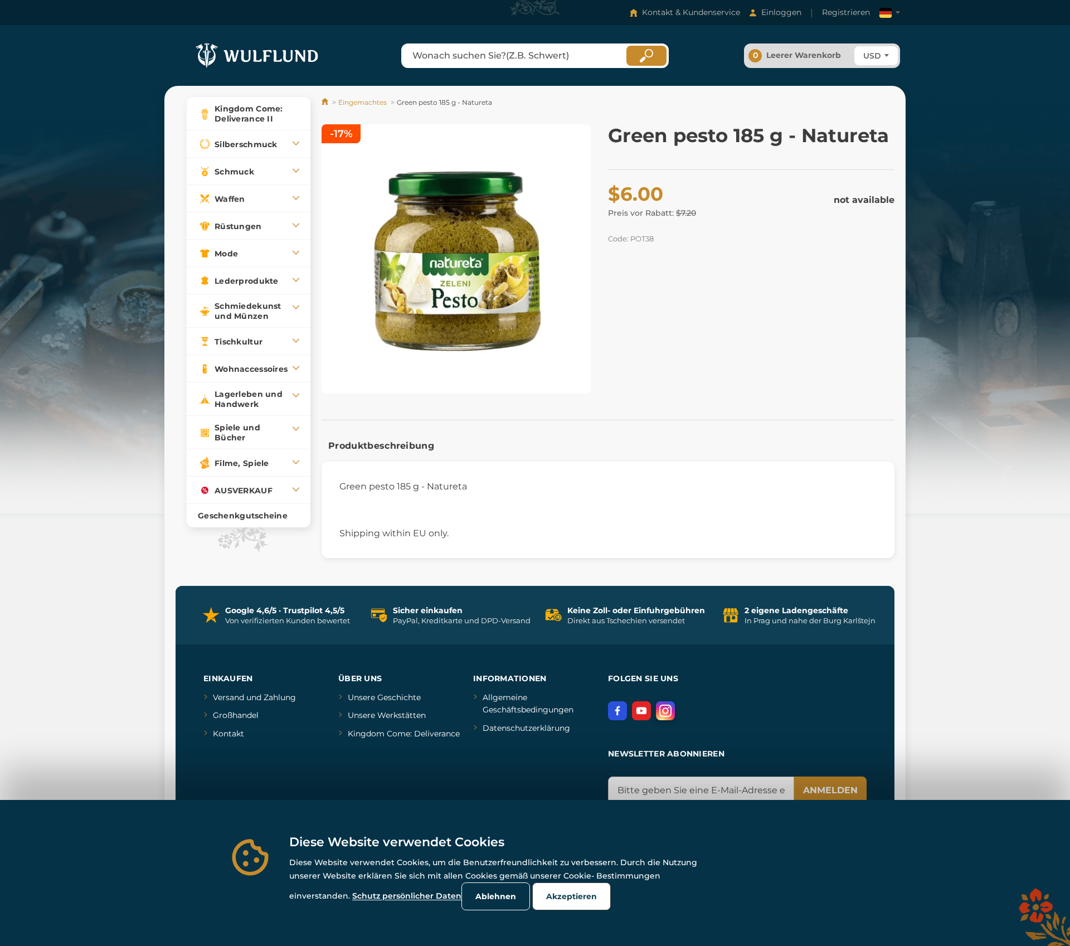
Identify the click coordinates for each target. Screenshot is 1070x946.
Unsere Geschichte (384, 697)
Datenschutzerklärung (526, 728)
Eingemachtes (362, 102)
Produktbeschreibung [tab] (381, 445)
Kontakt (228, 734)
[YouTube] (641, 710)
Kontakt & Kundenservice (691, 12)
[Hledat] (646, 56)
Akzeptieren (571, 896)
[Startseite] (326, 102)
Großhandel (236, 715)
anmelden (830, 790)
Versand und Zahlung (254, 697)
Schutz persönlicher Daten (406, 896)
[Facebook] (617, 710)
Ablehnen (495, 896)
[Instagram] (665, 710)
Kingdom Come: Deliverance (404, 734)
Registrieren (846, 12)
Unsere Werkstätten (387, 715)
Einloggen (781, 12)
